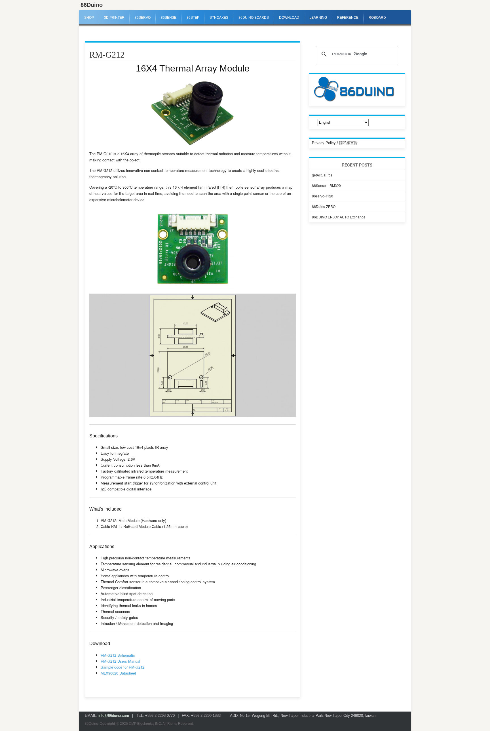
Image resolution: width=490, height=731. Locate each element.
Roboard (377, 18)
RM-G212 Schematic (118, 655)
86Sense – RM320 (326, 185)
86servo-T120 (322, 195)
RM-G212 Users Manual (120, 661)
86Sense (168, 18)
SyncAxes (219, 18)
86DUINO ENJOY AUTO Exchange (339, 216)
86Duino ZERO (323, 206)
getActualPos (322, 174)
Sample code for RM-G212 (122, 667)
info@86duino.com (113, 715)
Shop (89, 18)
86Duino (92, 5)
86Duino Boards (253, 18)
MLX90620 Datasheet (118, 673)
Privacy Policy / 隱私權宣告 (335, 143)
